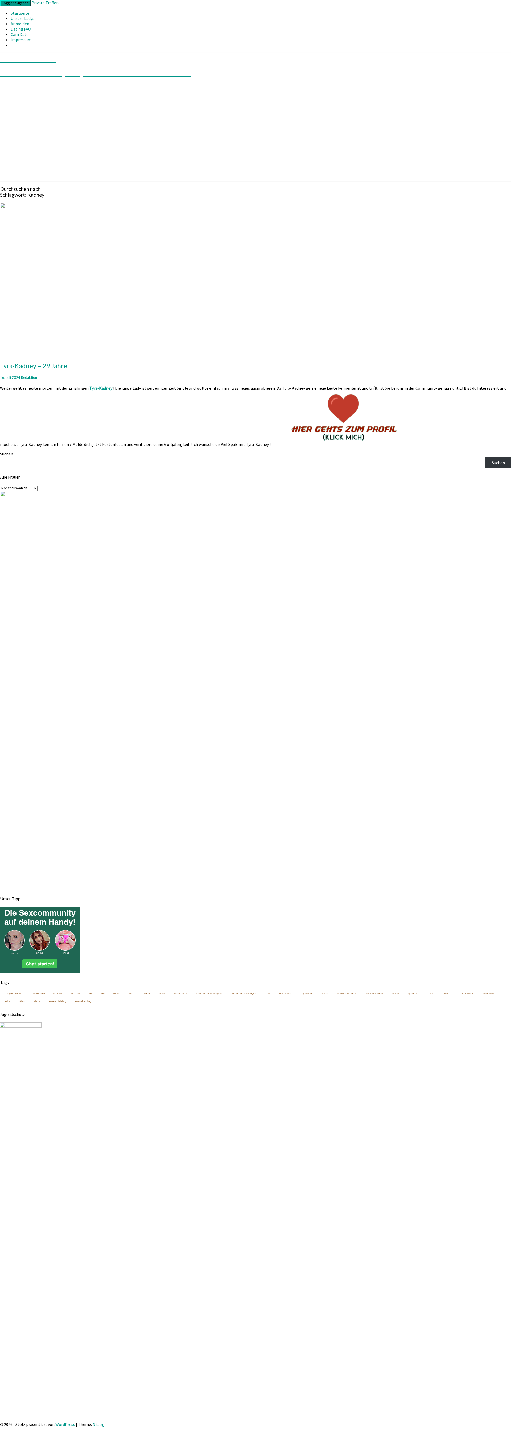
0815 (116, 993)
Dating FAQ (21, 29)
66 (91, 993)
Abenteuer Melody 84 (209, 993)
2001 (162, 993)
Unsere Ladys (22, 18)
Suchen (6, 454)
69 (103, 993)
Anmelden (20, 23)
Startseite (20, 13)
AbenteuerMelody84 (243, 993)
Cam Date (19, 34)
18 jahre (76, 993)
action (324, 993)
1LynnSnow (37, 993)
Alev (22, 1001)
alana (446, 993)
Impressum (21, 39)
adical (395, 993)
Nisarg (99, 1424)
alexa (37, 1001)
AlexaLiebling (83, 1001)
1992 (147, 993)
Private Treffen (45, 2)
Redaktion (29, 377)
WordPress (65, 1424)
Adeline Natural (346, 993)
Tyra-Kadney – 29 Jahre (33, 365)
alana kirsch (466, 993)
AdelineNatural (374, 993)
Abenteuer (180, 993)
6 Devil (57, 993)
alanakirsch (489, 993)
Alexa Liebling (57, 1001)
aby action (284, 993)
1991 (132, 993)
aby (267, 993)
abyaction (306, 993)
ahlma (431, 993)
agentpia (412, 993)
